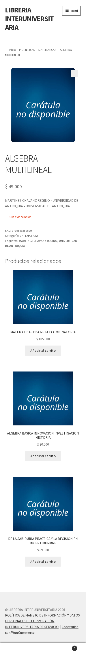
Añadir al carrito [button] (43, 350)
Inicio (12, 50)
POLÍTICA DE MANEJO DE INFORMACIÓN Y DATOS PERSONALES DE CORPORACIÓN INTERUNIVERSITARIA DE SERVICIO (42, 621)
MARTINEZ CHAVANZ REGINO (38, 241)
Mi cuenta (14, 650)
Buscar (43, 650)
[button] (74, 73)
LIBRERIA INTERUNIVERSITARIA (29, 19)
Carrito (66, 646)
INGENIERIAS (27, 50)
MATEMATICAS (47, 50)
